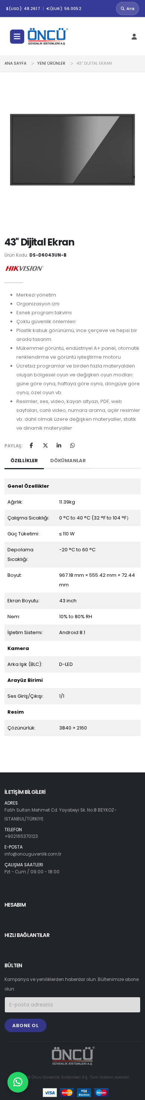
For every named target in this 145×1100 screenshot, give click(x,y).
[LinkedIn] (59, 446)
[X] (45, 446)
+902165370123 (21, 836)
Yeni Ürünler (51, 63)
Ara (130, 8)
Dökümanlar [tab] (68, 460)
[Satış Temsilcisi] (17, 1082)
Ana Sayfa (15, 63)
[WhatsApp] (73, 446)
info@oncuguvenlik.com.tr (32, 854)
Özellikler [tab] (24, 460)
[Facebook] (31, 446)
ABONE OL (25, 1025)
